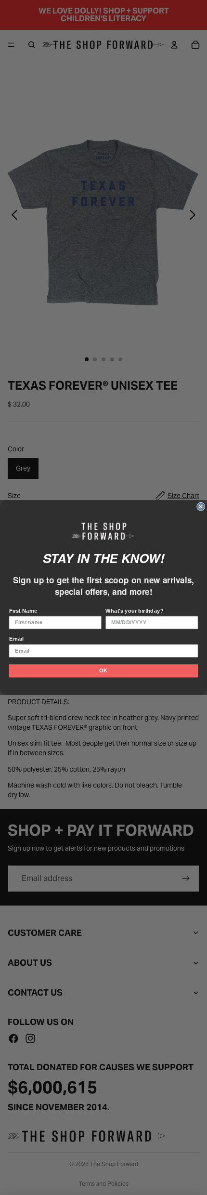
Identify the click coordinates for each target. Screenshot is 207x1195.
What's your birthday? (134, 611)
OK (103, 670)
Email (16, 639)
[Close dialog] (200, 506)
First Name (23, 611)
